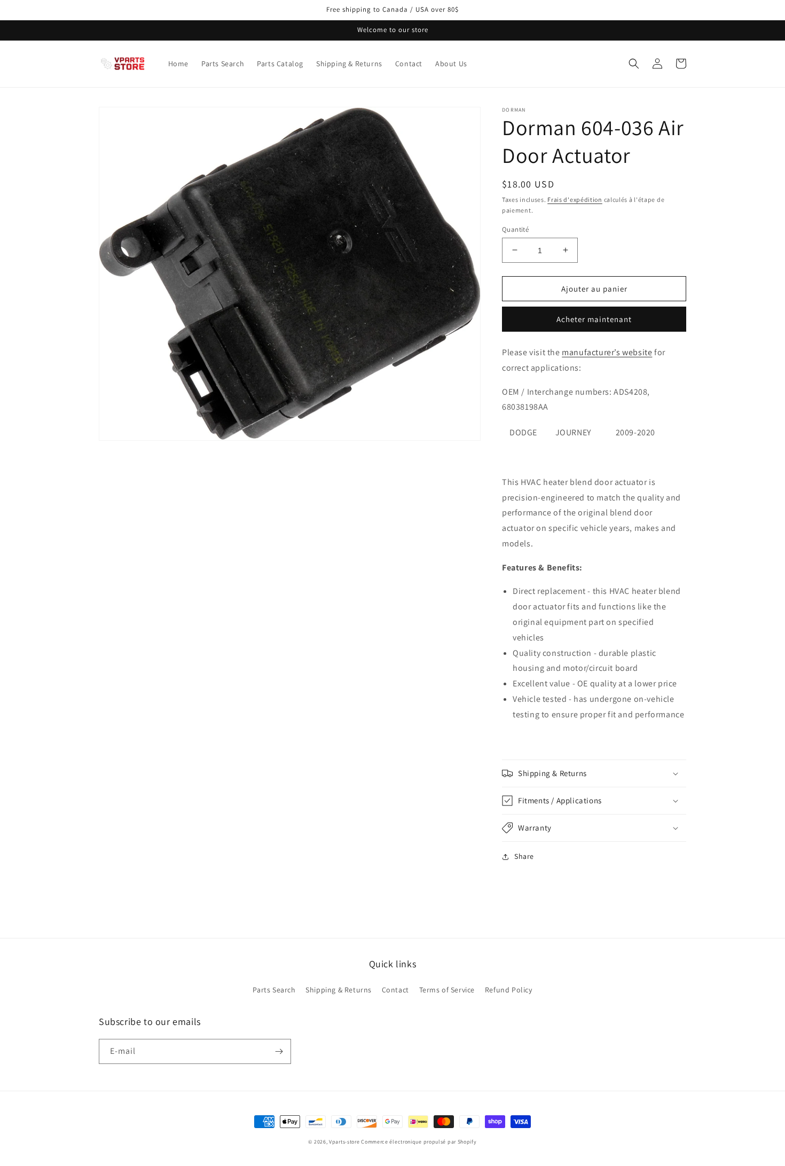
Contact (395, 990)
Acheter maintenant (594, 319)
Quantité (515, 228)
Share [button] (524, 856)
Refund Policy (508, 990)
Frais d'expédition (574, 199)
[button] (634, 63)
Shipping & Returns (338, 990)
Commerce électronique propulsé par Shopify (418, 1141)
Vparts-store (344, 1141)
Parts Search (274, 990)
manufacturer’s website (607, 352)
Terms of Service (447, 990)
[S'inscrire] (279, 1051)
